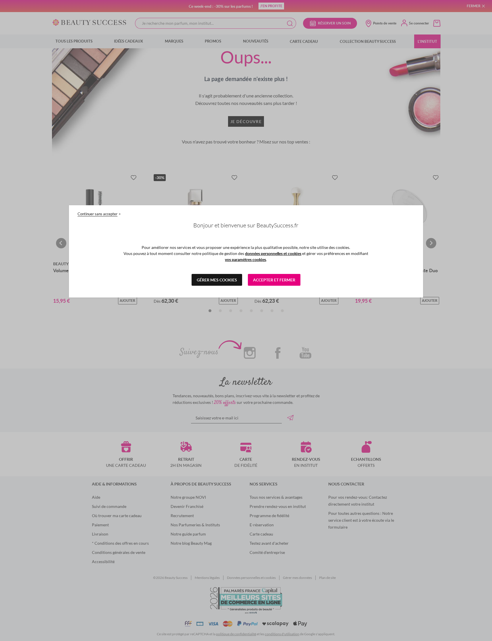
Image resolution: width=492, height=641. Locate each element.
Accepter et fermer (274, 280)
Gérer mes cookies (217, 280)
